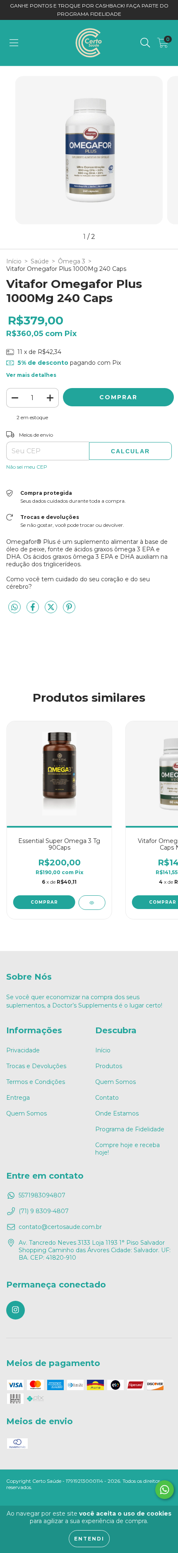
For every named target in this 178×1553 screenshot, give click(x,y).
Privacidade (23, 1050)
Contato (107, 1097)
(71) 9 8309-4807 (44, 1211)
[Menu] (14, 43)
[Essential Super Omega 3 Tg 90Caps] (91, 902)
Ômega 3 (71, 261)
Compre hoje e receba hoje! (127, 1148)
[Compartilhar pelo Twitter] (52, 610)
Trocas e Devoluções (36, 1066)
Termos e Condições (35, 1082)
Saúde (40, 261)
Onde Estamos (117, 1113)
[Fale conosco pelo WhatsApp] (164, 1489)
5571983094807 (42, 1195)
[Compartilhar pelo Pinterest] (69, 610)
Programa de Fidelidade (129, 1129)
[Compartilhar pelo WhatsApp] (14, 607)
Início (14, 261)
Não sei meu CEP (26, 467)
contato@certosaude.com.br (60, 1227)
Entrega (18, 1097)
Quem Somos (26, 1113)
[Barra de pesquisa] (145, 43)
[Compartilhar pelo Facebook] (33, 610)
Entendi (89, 1539)
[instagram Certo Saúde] (15, 1310)
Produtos (108, 1066)
